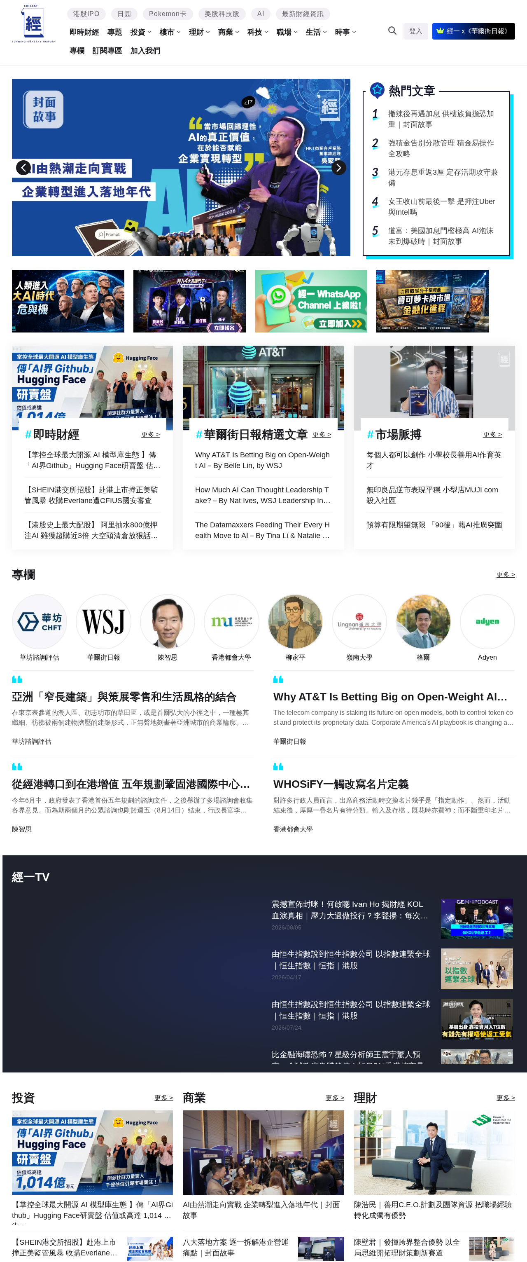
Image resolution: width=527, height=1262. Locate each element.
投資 (138, 32)
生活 (313, 32)
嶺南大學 (359, 657)
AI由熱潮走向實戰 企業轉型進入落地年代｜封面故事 (261, 1227)
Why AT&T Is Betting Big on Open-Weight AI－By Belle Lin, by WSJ (262, 460)
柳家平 (295, 657)
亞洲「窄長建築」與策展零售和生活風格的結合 (124, 697)
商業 (225, 32)
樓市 (167, 32)
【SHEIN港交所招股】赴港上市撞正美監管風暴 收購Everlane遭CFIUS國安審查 (91, 495)
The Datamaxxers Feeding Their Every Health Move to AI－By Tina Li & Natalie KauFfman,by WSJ (263, 531)
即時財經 (84, 32)
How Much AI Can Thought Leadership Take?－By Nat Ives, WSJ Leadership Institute (263, 496)
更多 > (150, 434)
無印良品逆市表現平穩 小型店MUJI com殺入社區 (432, 495)
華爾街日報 (103, 657)
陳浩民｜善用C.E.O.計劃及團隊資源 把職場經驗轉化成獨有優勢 (433, 1227)
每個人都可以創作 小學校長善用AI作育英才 (433, 460)
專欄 (77, 51)
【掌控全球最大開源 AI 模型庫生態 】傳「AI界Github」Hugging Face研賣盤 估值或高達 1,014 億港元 (92, 461)
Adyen (487, 657)
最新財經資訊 (303, 13)
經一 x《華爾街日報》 (479, 31)
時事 (342, 32)
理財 (196, 32)
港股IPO (86, 13)
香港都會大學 (231, 657)
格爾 (423, 657)
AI (260, 13)
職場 (284, 32)
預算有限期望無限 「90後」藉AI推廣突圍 (434, 525)
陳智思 (167, 657)
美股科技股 (222, 13)
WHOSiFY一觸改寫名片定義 (341, 784)
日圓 (124, 13)
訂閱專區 (107, 51)
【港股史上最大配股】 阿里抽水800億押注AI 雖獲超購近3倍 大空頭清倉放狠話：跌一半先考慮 (91, 531)
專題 (114, 32)
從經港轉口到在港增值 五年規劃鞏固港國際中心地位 (131, 786)
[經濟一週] (34, 23)
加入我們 (145, 51)
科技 (254, 32)
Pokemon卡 (168, 13)
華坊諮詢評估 (39, 657)
